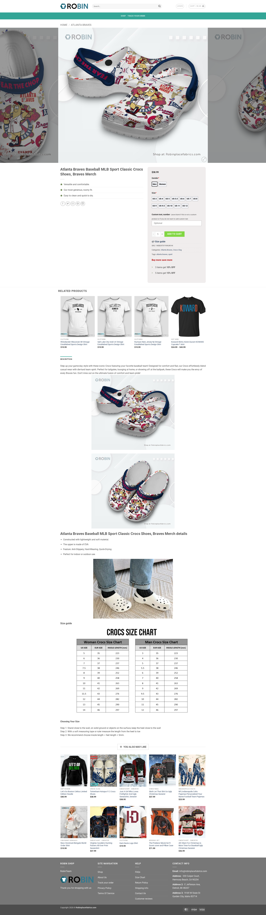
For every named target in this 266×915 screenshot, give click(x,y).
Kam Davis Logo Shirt (129, 843)
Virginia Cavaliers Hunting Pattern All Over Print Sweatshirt (101, 845)
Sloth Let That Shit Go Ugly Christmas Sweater (160, 792)
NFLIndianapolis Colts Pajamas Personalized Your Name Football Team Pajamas (191, 794)
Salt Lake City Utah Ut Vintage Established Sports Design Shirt (111, 343)
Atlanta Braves (81, 24)
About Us (102, 877)
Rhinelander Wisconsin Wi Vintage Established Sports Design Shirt (75, 343)
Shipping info (141, 888)
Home (63, 24)
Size (154, 193)
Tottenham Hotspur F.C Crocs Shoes (102, 792)
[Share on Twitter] (68, 203)
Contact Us (140, 893)
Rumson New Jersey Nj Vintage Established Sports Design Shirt (147, 343)
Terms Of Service (106, 893)
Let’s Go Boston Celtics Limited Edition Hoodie (74, 792)
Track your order (136, 16)
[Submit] (159, 6)
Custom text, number (161, 214)
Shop (123, 16)
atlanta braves (161, 254)
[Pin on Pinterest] (78, 203)
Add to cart (174, 234)
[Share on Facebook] (63, 203)
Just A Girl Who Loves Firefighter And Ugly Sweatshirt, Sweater (129, 794)
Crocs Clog (177, 250)
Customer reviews (143, 898)
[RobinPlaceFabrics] (74, 6)
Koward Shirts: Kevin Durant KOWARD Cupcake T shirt (187, 343)
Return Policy (141, 882)
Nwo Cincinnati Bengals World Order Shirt (73, 844)
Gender (155, 178)
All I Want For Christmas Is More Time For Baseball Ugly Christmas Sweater (191, 845)
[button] (180, 6)
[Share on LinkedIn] (82, 203)
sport (170, 254)
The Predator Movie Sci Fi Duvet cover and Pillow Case (161, 844)
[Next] (257, 95)
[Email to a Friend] (73, 203)
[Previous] (8, 95)
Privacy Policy (104, 888)
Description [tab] (66, 359)
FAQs (137, 872)
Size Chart (140, 877)
